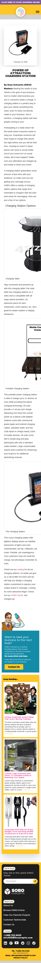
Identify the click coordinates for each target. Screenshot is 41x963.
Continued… (9, 734)
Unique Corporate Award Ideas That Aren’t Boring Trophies (19, 718)
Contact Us (14, 667)
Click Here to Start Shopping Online (20, 2)
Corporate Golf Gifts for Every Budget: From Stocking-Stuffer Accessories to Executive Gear (19, 832)
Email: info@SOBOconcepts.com (20, 955)
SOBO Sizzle (17, 595)
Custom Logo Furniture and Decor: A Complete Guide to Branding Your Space (18, 775)
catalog (20, 569)
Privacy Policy (21, 958)
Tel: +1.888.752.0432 (20, 951)
